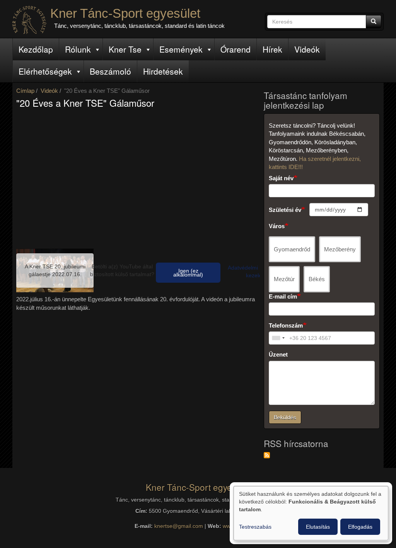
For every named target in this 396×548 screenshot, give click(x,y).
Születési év (285, 210)
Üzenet (278, 354)
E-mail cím (283, 296)
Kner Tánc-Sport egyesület (125, 13)
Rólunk (78, 49)
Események (181, 49)
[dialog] (311, 513)
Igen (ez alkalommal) (188, 273)
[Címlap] (29, 20)
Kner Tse (125, 49)
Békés (317, 279)
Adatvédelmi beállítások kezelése (257, 271)
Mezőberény (340, 249)
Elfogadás (360, 527)
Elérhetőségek (45, 71)
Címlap (25, 90)
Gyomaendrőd (292, 249)
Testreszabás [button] (255, 527)
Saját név (281, 178)
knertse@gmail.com (178, 526)
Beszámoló (110, 71)
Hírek (272, 49)
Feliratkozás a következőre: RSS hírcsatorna (267, 455)
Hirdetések (163, 71)
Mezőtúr (284, 279)
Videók (307, 49)
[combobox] (278, 338)
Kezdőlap (36, 49)
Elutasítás (318, 527)
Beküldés (285, 417)
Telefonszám (286, 325)
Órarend (235, 49)
